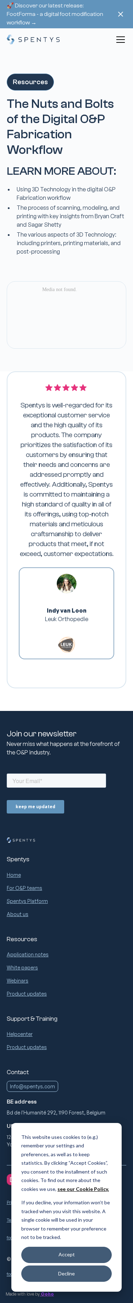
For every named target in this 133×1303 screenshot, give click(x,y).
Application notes (28, 954)
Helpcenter (20, 1034)
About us (17, 914)
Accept (67, 1254)
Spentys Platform (27, 901)
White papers (22, 968)
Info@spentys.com (32, 1086)
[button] (119, 39)
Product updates (27, 994)
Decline (66, 1273)
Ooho (47, 1294)
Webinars (17, 981)
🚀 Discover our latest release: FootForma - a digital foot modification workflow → (55, 14)
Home (14, 875)
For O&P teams (24, 888)
